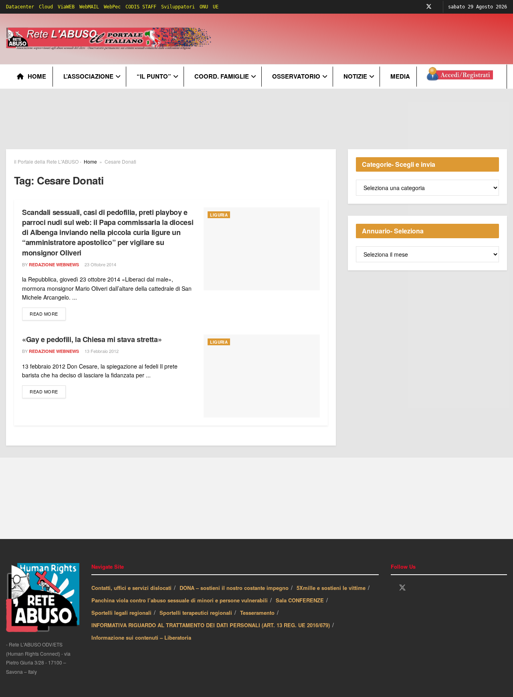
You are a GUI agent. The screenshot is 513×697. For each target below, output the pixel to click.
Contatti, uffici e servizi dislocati (131, 588)
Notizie (355, 76)
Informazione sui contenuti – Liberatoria (141, 637)
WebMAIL (89, 7)
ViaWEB (66, 7)
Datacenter (20, 7)
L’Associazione (88, 76)
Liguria (219, 215)
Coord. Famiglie (221, 76)
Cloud (46, 7)
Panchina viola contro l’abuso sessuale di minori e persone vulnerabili (179, 600)
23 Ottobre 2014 (99, 264)
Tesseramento (257, 612)
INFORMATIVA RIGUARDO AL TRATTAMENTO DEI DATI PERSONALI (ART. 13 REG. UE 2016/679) (210, 625)
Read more (48, 313)
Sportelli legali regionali (121, 612)
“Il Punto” (154, 76)
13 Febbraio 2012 (101, 351)
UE (215, 7)
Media (400, 76)
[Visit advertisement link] (256, 125)
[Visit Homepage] (110, 39)
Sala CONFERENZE (300, 600)
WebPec (112, 7)
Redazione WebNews (54, 264)
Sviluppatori (178, 7)
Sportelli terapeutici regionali (196, 612)
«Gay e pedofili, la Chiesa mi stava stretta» (92, 339)
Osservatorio (296, 76)
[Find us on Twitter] (429, 7)
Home (37, 76)
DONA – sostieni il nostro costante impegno (234, 588)
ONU (204, 7)
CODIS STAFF (140, 7)
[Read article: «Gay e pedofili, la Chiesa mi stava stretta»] (262, 375)
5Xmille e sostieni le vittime (331, 588)
